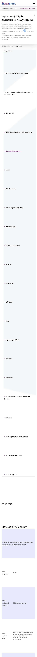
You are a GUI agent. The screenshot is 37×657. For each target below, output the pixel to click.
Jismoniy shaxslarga (10, 9)
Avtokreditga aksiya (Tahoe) (14, 208)
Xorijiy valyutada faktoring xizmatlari (16, 73)
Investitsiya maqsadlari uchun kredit (16, 437)
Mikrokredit (9, 378)
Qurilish (7, 170)
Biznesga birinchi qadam (12, 151)
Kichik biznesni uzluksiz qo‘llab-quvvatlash (18, 132)
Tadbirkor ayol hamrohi (12, 245)
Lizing (7, 321)
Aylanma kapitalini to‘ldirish (13, 455)
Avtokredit (8, 418)
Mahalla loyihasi (10, 189)
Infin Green (8, 359)
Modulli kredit (9, 283)
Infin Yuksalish (9, 113)
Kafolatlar (8, 302)
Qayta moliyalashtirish (12, 340)
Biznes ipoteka (10, 226)
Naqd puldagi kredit (11, 474)
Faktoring (8, 264)
